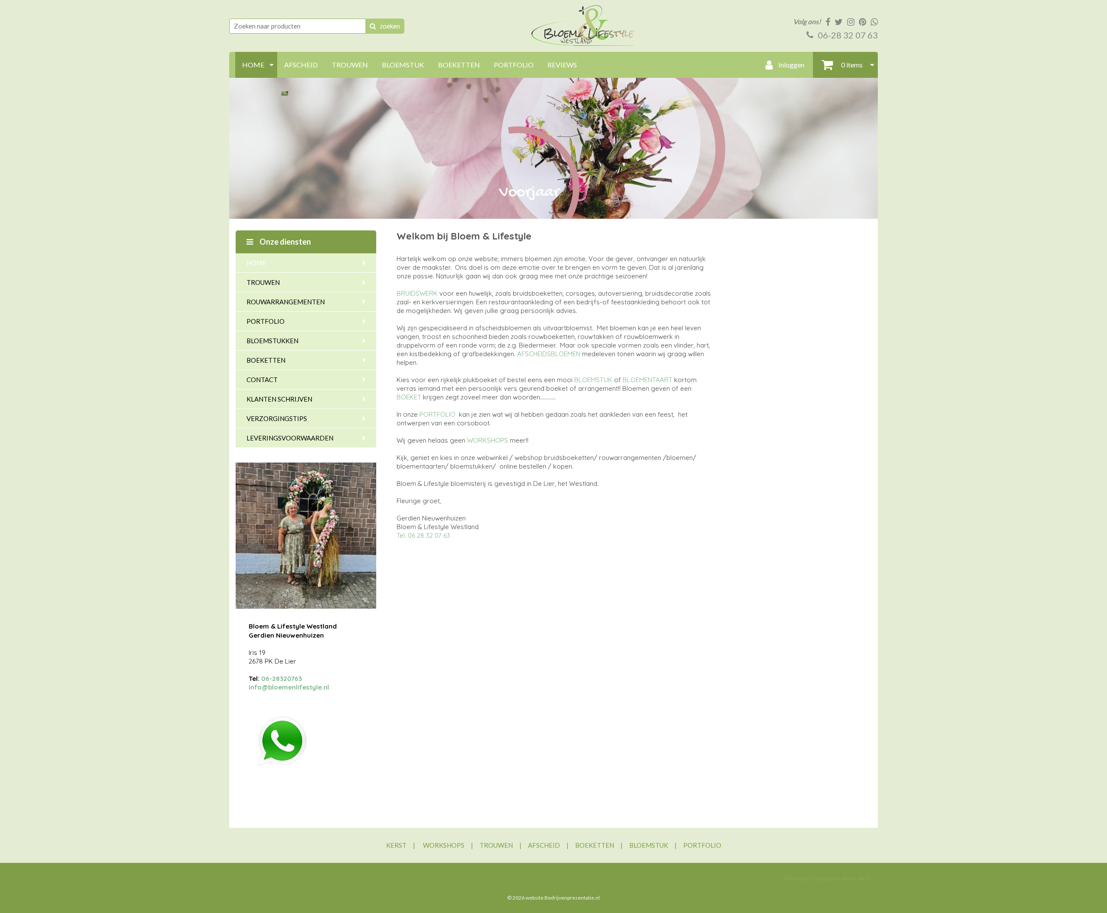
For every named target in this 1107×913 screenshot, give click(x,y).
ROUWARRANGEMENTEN (285, 302)
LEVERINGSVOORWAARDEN (289, 438)
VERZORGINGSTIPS (276, 418)
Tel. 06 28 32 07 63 (423, 535)
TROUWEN (350, 65)
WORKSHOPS (487, 440)
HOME (253, 65)
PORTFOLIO (514, 65)
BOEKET (409, 397)
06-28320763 (281, 678)
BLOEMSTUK (403, 65)
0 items (851, 65)
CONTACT (262, 379)
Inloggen (790, 65)
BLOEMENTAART (647, 380)
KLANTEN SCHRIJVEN (279, 399)
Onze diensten (284, 241)
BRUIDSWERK (417, 293)
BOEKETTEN (459, 65)
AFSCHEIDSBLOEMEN (548, 354)
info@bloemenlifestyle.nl (289, 687)
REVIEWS (562, 65)
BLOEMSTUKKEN (272, 341)
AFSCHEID (301, 65)
